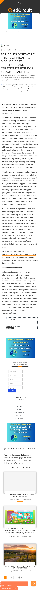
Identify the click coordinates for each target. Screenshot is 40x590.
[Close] (2, 2)
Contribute (19, 406)
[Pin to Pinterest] (18, 96)
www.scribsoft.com (9, 313)
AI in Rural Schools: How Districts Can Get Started (20, 567)
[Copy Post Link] (31, 96)
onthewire (7, 45)
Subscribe (19, 415)
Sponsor (19, 409)
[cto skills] (21, 424)
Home (3, 32)
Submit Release (19, 412)
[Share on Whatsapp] (27, 96)
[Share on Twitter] (13, 96)
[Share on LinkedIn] (22, 96)
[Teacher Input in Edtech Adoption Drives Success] (20, 482)
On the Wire (12, 32)
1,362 (18, 577)
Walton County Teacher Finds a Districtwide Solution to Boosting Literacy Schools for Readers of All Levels (20, 531)
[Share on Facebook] (9, 96)
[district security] (20, 14)
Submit (12, 390)
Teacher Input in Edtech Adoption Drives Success (20, 495)
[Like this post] (4, 96)
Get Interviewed (19, 418)
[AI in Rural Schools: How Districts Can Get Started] (20, 554)
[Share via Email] (36, 96)
